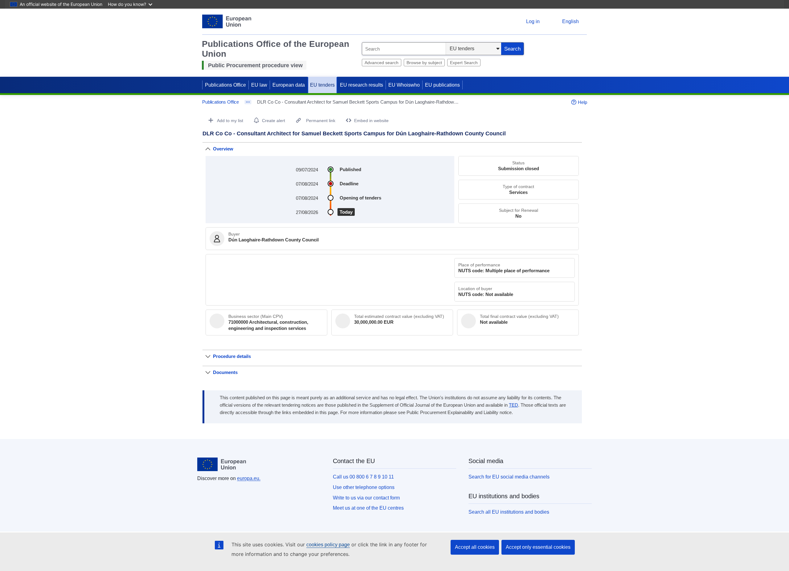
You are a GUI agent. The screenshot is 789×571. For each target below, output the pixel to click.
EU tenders (322, 85)
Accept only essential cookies (538, 547)
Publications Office (225, 85)
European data (288, 85)
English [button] (570, 21)
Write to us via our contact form (366, 497)
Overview (223, 148)
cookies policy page (328, 544)
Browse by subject (424, 62)
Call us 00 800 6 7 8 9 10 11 (363, 476)
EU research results (361, 85)
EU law (259, 85)
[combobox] (404, 49)
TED (513, 405)
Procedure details (232, 356)
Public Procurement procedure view (255, 65)
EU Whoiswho (404, 85)
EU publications (442, 85)
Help (582, 102)
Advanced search (382, 62)
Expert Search (464, 62)
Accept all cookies (475, 547)
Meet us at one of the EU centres (368, 508)
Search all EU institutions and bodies (508, 512)
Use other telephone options (363, 487)
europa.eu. (248, 478)
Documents (225, 372)
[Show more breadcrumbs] (247, 102)
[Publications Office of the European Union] (226, 21)
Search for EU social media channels (509, 476)
